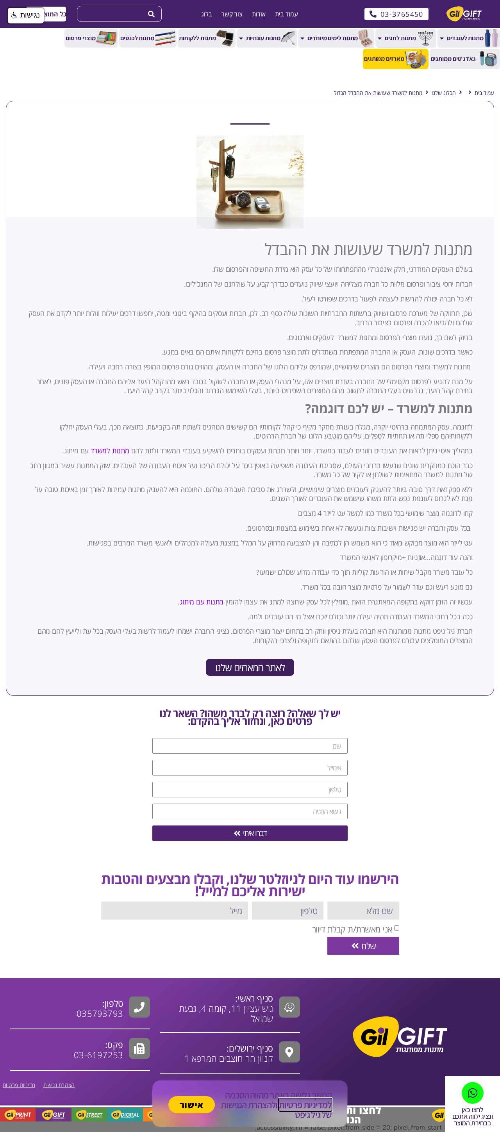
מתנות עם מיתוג (201, 601)
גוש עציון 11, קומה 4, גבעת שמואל (226, 1008)
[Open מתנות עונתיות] (241, 38)
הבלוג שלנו (444, 92)
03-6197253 (98, 1050)
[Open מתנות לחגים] (380, 38)
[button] (45, 14)
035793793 (100, 1013)
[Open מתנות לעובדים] (442, 38)
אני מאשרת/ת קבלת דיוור (352, 929)
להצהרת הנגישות (248, 1104)
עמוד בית (484, 92)
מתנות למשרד (110, 450)
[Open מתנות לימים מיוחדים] (302, 38)
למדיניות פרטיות (305, 1104)
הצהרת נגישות (59, 1085)
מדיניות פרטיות (19, 1085)
